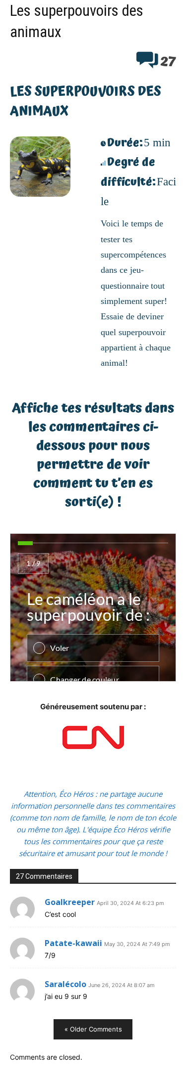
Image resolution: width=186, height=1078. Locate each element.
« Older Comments (93, 1029)
